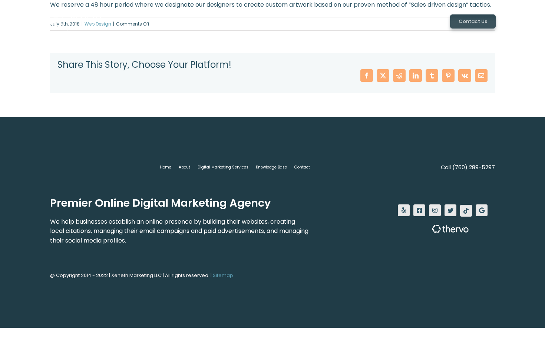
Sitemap (223, 275)
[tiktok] (466, 211)
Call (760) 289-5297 (468, 167)
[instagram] (435, 210)
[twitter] (450, 210)
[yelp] (404, 210)
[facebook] (419, 210)
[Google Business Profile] (482, 210)
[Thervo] (448, 230)
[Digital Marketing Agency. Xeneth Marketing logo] (72, 10)
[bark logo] (484, 230)
